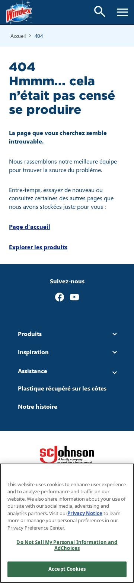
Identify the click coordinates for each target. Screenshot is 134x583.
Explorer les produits (38, 247)
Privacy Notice (84, 513)
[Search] (99, 11)
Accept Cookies (67, 569)
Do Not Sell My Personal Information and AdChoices (66, 545)
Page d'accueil (29, 226)
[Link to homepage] (19, 12)
